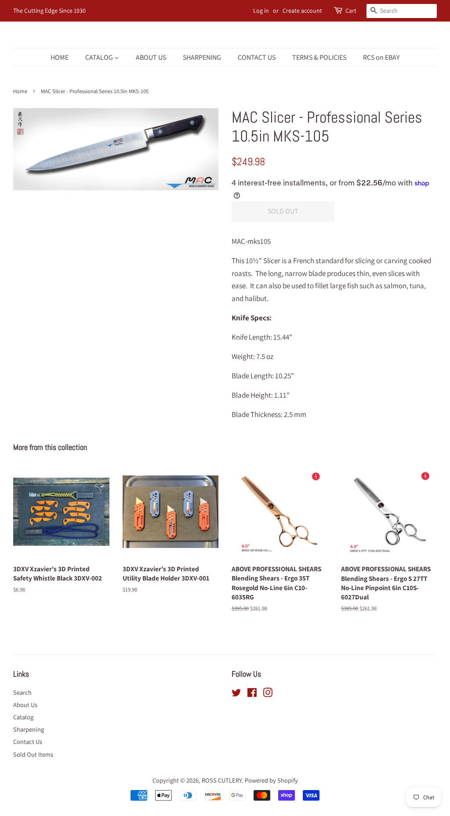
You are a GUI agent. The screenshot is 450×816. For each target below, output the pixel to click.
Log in (261, 11)
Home (20, 91)
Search (22, 692)
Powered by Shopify (271, 780)
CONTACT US (257, 57)
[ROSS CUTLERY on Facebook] (252, 694)
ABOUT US (151, 57)
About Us (25, 704)
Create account (302, 11)
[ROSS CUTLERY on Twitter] (236, 694)
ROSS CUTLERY (222, 780)
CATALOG (99, 57)
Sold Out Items (33, 754)
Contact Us (27, 741)
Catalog (23, 717)
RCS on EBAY (381, 57)
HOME (60, 57)
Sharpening (28, 729)
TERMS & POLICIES (319, 57)
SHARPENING (202, 57)
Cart (350, 11)
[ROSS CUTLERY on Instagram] (267, 694)
